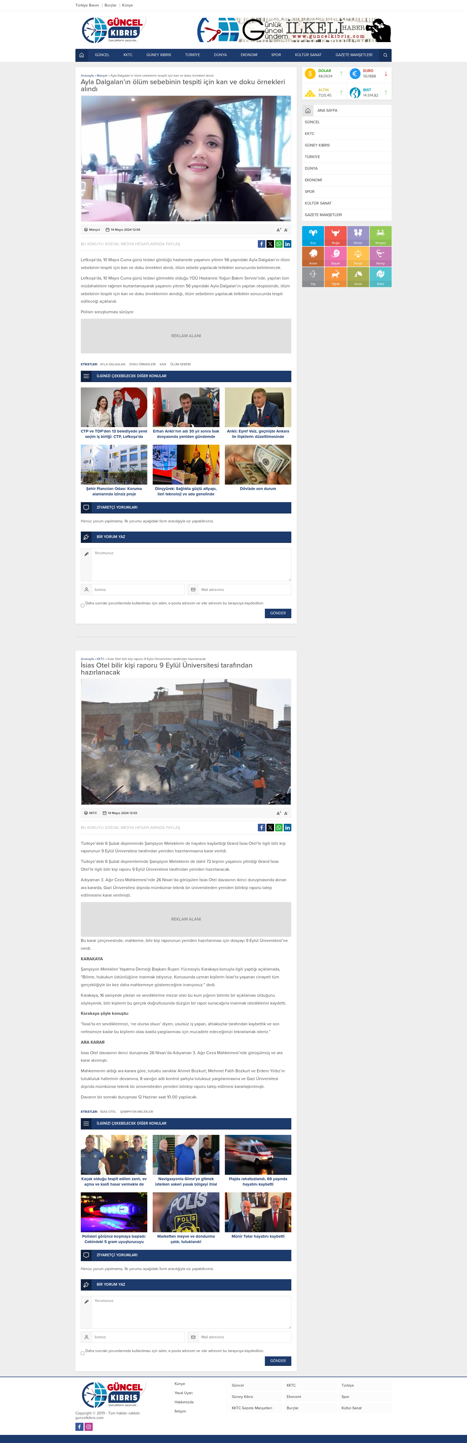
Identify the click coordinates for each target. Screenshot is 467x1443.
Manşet (102, 75)
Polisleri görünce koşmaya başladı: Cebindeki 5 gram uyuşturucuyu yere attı (114, 1242)
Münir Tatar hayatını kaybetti (258, 1236)
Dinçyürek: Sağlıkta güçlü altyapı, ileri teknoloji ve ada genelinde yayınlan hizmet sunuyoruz (186, 494)
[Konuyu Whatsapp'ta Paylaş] (279, 244)
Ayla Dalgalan (112, 364)
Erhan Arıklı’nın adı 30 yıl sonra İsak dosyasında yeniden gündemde (186, 434)
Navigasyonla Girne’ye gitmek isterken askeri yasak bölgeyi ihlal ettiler (186, 1184)
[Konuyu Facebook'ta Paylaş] (261, 244)
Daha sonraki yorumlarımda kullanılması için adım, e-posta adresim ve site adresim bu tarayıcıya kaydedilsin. (174, 603)
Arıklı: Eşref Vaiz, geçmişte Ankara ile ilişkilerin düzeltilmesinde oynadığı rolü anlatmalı (258, 436)
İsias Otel (108, 1112)
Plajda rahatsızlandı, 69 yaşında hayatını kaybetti (258, 1181)
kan (163, 364)
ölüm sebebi (180, 364)
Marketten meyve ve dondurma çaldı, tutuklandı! (186, 1239)
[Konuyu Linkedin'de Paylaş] (287, 244)
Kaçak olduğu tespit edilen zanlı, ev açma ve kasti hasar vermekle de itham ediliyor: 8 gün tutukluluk (114, 1184)
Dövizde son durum (258, 488)
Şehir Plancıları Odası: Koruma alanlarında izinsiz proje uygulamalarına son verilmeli (114, 494)
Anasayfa (87, 75)
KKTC (101, 659)
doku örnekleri (142, 364)
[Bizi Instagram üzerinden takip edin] (89, 1427)
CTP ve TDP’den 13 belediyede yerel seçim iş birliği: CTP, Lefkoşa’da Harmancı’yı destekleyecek (114, 436)
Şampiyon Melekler (136, 1112)
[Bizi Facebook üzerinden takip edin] (79, 1427)
